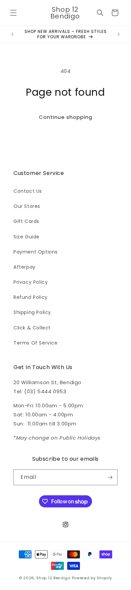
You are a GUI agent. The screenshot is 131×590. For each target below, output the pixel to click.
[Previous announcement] (12, 34)
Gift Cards (26, 221)
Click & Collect (32, 327)
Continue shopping (65, 117)
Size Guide (26, 236)
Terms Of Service (35, 342)
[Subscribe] (109, 477)
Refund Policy (30, 297)
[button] (13, 12)
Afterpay (24, 267)
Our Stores (26, 206)
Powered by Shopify (92, 578)
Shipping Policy (32, 312)
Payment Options (35, 251)
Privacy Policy (30, 282)
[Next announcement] (118, 34)
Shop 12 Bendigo (53, 578)
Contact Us (27, 191)
